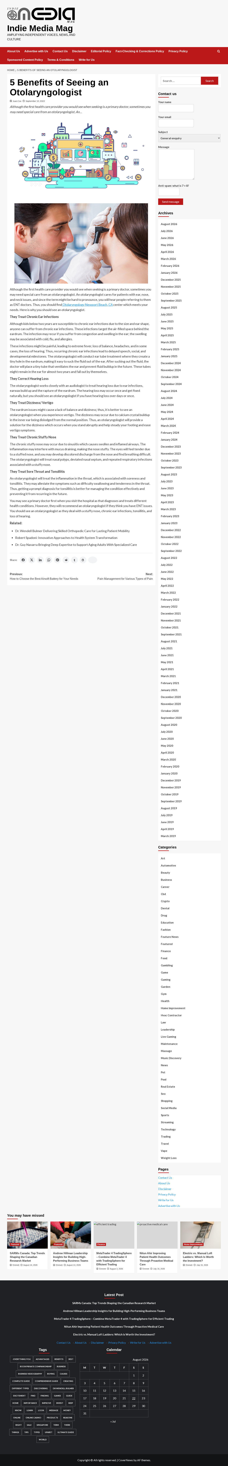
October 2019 (169, 794)
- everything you (21, 1359)
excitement (19, 1395)
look (41, 1410)
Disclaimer (79, 51)
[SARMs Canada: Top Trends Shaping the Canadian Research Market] (27, 1235)
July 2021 (167, 648)
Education (167, 922)
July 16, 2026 (159, 1269)
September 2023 (171, 467)
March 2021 (168, 676)
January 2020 (169, 773)
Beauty (165, 872)
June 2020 (167, 738)
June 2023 (167, 488)
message (53, 1410)
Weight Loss (169, 1157)
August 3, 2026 (116, 1269)
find (33, 1395)
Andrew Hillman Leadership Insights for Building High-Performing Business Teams (70, 1257)
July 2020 (167, 731)
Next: (125, 576)
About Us (13, 51)
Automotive (168, 865)
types (37, 1432)
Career (165, 886)
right (18, 1425)
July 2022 (167, 564)
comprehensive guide (46, 1381)
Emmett (16, 1265)
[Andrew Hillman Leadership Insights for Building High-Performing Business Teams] (70, 1235)
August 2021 (169, 641)
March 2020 (168, 759)
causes (63, 1374)
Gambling (167, 965)
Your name (164, 102)
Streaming (167, 1122)
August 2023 (169, 474)
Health (165, 1001)
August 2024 (169, 390)
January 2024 (169, 439)
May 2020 (167, 745)
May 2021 (167, 662)
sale (29, 1425)
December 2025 (171, 279)
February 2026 (170, 265)
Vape (164, 1150)
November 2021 (171, 620)
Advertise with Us (36, 51)
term (56, 1425)
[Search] (218, 51)
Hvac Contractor (171, 1015)
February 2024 (170, 432)
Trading (166, 1136)
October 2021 (169, 627)
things (15, 1432)
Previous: (44, 576)
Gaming (165, 979)
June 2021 (167, 655)
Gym (164, 993)
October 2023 (169, 460)
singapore (42, 1425)
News (164, 1065)
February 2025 (170, 349)
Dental (165, 908)
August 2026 (169, 224)
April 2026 (167, 251)
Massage (166, 1050)
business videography (30, 1374)
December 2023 (171, 446)
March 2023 (168, 509)
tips (26, 1432)
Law (163, 1022)
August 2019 (169, 808)
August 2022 (169, 557)
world (43, 1439)
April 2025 (167, 335)
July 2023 (167, 481)
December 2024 (171, 363)
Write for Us (87, 59)
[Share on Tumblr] (74, 560)
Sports (165, 1115)
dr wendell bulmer (63, 1388)
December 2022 (171, 530)
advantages (42, 1359)
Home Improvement (173, 1008)
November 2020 (171, 703)
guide (69, 1395)
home (15, 1403)
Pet (163, 1072)
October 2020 (169, 710)
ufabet (48, 1432)
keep (70, 1403)
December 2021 (171, 613)
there (67, 1425)
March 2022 (168, 592)
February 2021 (170, 683)
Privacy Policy (178, 51)
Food (164, 958)
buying (51, 1374)
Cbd (163, 894)
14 (124, 1390)
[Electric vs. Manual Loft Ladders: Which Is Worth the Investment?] (200, 1235)
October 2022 (169, 543)
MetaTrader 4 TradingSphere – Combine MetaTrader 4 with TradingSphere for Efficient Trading (114, 1318)
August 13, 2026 (74, 1265)
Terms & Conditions (60, 59)
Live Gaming (168, 1036)
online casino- (34, 1417)
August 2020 (169, 724)
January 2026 (169, 272)
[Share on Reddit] (66, 560)
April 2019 (167, 829)
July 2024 (167, 397)
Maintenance (169, 1043)
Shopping (167, 1100)
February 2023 (170, 516)
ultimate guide (66, 1432)
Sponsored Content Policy (25, 59)
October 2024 (169, 377)
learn (30, 1410)
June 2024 (167, 404)
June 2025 (167, 321)
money (67, 1410)
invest (59, 1403)
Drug (164, 915)
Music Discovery (171, 1058)
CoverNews (125, 1460)
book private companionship (36, 1366)
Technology (168, 1129)
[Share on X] (31, 560)
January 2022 (169, 606)
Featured (167, 943)
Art (163, 858)
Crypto (165, 901)
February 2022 (170, 599)
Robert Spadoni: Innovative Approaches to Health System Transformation (66, 538)
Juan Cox (17, 101)
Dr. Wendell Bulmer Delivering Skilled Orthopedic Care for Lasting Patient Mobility (72, 531)
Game (164, 972)
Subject (163, 132)
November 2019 (171, 787)
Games (57, 1395)
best (71, 1359)
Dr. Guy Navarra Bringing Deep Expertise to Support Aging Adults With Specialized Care (76, 545)
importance (30, 1403)
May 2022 (167, 578)
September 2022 (171, 550)
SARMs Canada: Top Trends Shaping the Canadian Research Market (27, 1257)
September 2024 (171, 384)
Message (163, 147)
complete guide (21, 1381)
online (16, 1417)
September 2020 (171, 717)
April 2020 (167, 752)
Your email (164, 117)
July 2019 (167, 815)
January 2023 (169, 523)
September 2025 (171, 300)
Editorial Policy (101, 51)
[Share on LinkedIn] (40, 560)
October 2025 (169, 293)
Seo (163, 1093)
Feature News (169, 936)
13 (114, 1390)
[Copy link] (92, 560)
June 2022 (167, 571)
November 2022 (171, 537)
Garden (165, 986)
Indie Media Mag (40, 28)
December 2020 (171, 696)
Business (166, 879)
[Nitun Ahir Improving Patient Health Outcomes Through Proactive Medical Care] (157, 1235)
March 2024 (168, 425)
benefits (59, 1359)
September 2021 (171, 634)
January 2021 (169, 690)
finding (45, 1395)
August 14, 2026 (30, 1265)
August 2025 (169, 307)
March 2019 (168, 836)
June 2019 (167, 822)
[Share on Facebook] (23, 560)
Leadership (168, 1029)
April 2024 (167, 418)
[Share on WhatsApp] (48, 560)
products (52, 1417)
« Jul (113, 1421)
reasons (67, 1417)
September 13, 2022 (35, 101)
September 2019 (171, 801)
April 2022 (167, 585)
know (18, 1410)
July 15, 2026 (202, 1265)
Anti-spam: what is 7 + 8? (173, 185)
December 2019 (171, 780)
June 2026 (167, 237)
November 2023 (171, 453)
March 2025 (168, 342)
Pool (163, 1079)
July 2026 (167, 231)
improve (46, 1403)
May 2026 (167, 244)
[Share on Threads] (83, 560)
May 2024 (167, 411)
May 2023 (167, 495)
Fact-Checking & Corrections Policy (140, 51)
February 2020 (170, 766)
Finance (166, 951)
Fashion (166, 929)
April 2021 (167, 669)
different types (20, 1388)
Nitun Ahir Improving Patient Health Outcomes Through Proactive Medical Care (114, 1326)
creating (68, 1381)
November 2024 (171, 370)
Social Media (169, 1108)
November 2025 (171, 286)
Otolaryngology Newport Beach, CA (87, 305)
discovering (41, 1388)
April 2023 (167, 502)
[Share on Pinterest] (57, 560)
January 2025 (169, 356)
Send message (170, 201)
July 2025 (167, 314)
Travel (165, 1143)
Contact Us (60, 51)
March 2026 (168, 258)
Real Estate (168, 1086)
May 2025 (167, 328)
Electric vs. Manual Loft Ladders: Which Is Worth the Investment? (198, 1257)
